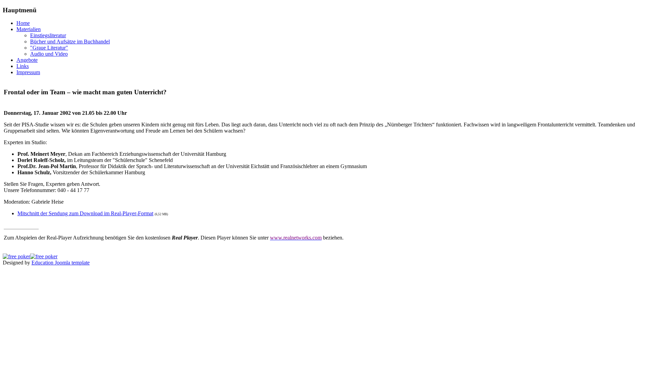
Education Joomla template (60, 262)
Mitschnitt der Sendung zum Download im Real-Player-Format (85, 213)
